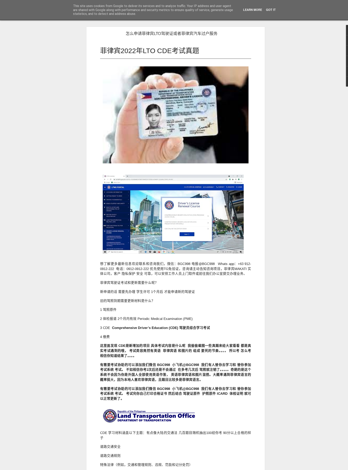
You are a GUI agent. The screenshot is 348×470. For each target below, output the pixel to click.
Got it (271, 10)
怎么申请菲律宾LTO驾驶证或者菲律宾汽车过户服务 (172, 33)
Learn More (252, 10)
